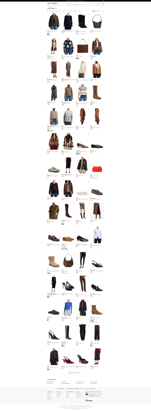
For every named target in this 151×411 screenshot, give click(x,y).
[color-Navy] (64, 248)
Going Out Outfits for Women (80, 381)
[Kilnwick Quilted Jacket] (82, 165)
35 (79, 372)
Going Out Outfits (64, 381)
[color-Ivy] (48, 369)
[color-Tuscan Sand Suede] (47, 273)
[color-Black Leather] (48, 273)
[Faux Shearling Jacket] (97, 69)
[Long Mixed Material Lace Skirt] (97, 356)
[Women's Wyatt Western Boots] (68, 211)
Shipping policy (49, 398)
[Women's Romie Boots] (97, 92)
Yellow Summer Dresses (93, 383)
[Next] (59, 21)
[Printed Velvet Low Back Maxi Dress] (97, 116)
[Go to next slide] (102, 0)
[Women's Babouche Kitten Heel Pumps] (82, 141)
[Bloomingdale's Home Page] (52, 3)
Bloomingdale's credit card (60, 393)
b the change (67, 394)
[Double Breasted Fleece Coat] (68, 141)
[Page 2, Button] (81, 372)
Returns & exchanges (49, 397)
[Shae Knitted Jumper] (54, 188)
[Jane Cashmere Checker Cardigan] (68, 307)
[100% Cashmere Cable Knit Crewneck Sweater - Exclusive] (54, 116)
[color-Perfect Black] (66, 248)
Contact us (48, 394)
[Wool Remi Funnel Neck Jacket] (68, 92)
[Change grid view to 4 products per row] (93, 11)
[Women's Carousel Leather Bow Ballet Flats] (82, 188)
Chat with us (48, 393)
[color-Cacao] (90, 345)
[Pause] (103, 0)
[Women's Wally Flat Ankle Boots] (97, 307)
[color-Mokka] (77, 153)
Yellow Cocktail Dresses (79, 383)
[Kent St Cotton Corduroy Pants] (82, 284)
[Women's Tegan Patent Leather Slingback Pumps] (54, 332)
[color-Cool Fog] (90, 247)
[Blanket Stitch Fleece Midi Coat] (82, 116)
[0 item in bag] (103, 3)
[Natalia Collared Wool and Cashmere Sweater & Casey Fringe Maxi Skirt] (68, 69)
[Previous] (62, 21)
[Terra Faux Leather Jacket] (68, 188)
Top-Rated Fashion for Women (66, 383)
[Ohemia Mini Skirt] (82, 211)
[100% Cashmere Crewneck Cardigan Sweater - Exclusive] (68, 21)
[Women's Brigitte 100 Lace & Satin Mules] (68, 284)
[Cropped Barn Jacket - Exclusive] (54, 21)
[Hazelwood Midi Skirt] (97, 211)
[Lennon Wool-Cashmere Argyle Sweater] (68, 46)
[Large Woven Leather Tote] (82, 46)
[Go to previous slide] (47, 0)
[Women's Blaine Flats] (97, 141)
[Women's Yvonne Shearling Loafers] (97, 188)
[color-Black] (78, 58)
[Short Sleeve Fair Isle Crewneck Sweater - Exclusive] (82, 92)
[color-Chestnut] (76, 58)
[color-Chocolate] (77, 58)
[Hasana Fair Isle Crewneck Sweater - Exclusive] (68, 116)
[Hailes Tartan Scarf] (82, 307)
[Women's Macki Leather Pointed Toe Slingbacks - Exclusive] (68, 356)
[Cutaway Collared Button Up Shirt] (97, 235)
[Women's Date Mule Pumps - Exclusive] (82, 356)
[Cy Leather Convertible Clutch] (97, 165)
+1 (67, 248)
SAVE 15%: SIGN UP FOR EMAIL (61, 388)
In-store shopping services (79, 395)
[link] (54, 33)
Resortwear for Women (50, 381)
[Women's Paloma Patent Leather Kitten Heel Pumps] (82, 235)
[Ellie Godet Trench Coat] (54, 46)
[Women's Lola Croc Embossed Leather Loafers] (54, 235)
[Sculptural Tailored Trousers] (82, 332)
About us (67, 393)
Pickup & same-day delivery (79, 396)
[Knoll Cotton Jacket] (97, 46)
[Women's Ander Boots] (68, 332)
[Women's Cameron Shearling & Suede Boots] (54, 260)
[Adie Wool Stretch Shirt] (54, 211)
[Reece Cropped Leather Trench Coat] (54, 356)
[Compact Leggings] (82, 260)
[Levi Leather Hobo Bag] (68, 260)
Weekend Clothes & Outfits (94, 381)
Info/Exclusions (93, 388)
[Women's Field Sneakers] (68, 235)
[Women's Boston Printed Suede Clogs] (54, 165)
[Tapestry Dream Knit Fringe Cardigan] (54, 141)
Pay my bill (58, 397)
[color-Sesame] (47, 130)
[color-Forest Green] (48, 34)
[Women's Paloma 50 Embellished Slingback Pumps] (97, 260)
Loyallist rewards (59, 394)
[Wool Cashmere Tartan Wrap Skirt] (54, 69)
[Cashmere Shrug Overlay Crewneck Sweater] (82, 69)
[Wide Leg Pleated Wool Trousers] (97, 332)
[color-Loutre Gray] (65, 248)
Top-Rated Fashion (49, 383)
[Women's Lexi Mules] (54, 307)
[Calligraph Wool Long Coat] (54, 92)
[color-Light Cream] (63, 248)
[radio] (47, 34)
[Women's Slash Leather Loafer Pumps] (97, 284)
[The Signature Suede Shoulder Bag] (97, 21)
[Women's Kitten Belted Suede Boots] (82, 21)
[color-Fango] (76, 153)
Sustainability (67, 397)
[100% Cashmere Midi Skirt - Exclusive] (68, 165)
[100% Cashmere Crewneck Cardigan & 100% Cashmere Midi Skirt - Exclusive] (54, 284)
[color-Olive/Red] (47, 34)
